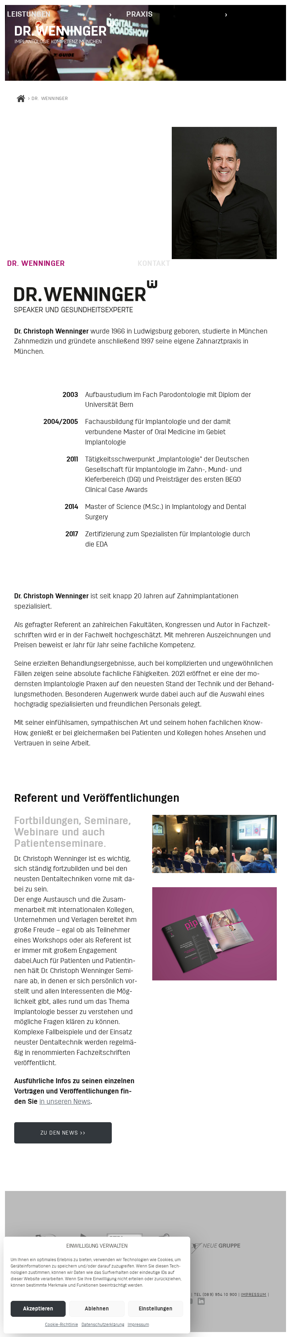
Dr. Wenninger (36, 263)
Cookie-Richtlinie (61, 1324)
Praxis (139, 14)
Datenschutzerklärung (103, 1324)
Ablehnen (97, 1308)
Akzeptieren (38, 1308)
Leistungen (29, 14)
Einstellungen (155, 1308)
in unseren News (64, 1101)
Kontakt (154, 263)
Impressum (138, 1324)
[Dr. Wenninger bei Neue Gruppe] (215, 1257)
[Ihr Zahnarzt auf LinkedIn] (199, 1302)
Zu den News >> (63, 1133)
